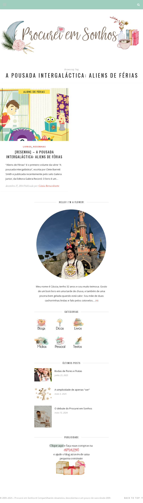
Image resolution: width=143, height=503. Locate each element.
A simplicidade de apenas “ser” (72, 389)
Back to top (132, 498)
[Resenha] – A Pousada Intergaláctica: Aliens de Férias (34, 154)
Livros (27, 146)
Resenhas (39, 146)
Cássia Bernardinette (49, 186)
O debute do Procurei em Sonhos (73, 408)
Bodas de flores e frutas (68, 371)
